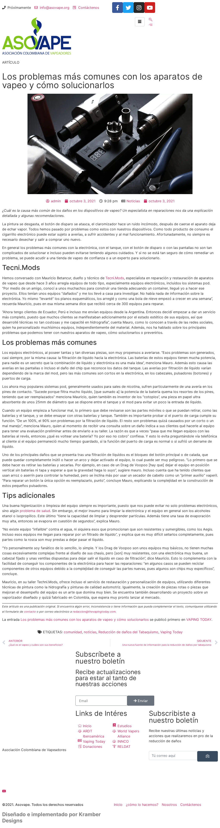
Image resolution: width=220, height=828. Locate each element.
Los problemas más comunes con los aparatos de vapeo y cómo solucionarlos (85, 619)
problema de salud (35, 511)
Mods (119, 278)
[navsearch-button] (150, 19)
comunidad (73, 632)
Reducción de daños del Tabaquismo (128, 632)
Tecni (109, 278)
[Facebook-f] (117, 7)
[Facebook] (36, 762)
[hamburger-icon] (140, 21)
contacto (30, 611)
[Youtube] (149, 7)
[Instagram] (139, 7)
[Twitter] (128, 7)
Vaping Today (171, 632)
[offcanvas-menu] (150, 25)
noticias (90, 632)
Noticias (133, 201)
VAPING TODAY (198, 619)
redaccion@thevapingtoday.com (94, 611)
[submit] (207, 756)
